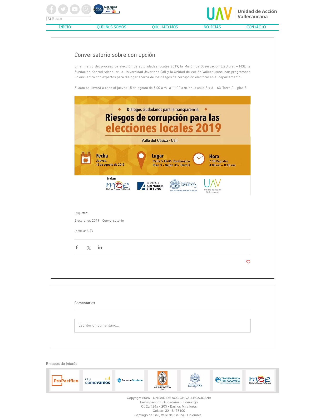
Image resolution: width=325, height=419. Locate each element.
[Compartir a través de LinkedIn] (100, 247)
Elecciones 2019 (86, 221)
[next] (264, 384)
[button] (111, 27)
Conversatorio (113, 221)
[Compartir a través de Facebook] (76, 247)
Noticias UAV (84, 231)
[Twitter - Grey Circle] (63, 9)
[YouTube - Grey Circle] (75, 9)
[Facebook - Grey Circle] (51, 9)
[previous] (60, 384)
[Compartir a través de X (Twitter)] (88, 247)
